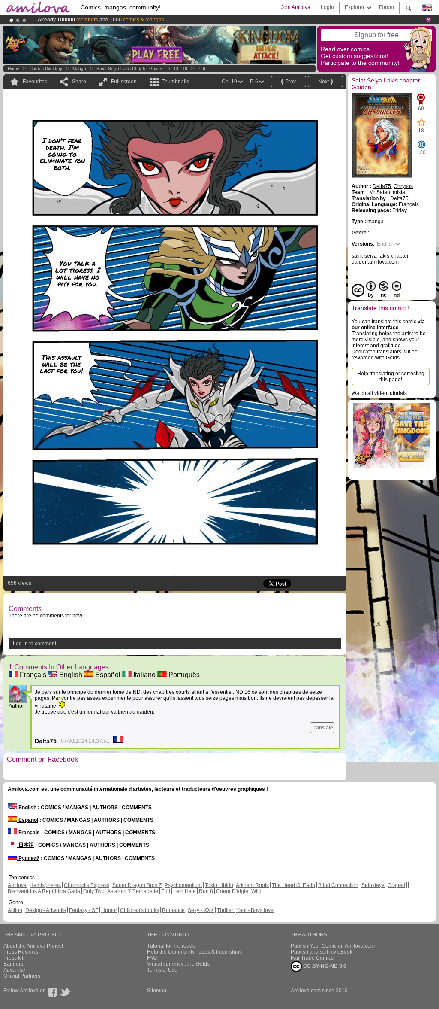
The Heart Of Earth (293, 885)
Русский (28, 858)
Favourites (35, 82)
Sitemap (156, 991)
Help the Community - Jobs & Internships (194, 952)
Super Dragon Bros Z (137, 885)
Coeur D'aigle (233, 891)
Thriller (226, 910)
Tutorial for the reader (172, 946)
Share (79, 82)
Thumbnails (175, 82)
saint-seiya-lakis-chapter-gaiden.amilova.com (381, 259)
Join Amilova (295, 7)
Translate (322, 728)
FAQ (152, 958)
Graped (396, 885)
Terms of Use (162, 970)
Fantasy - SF (83, 910)
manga (79, 68)
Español (106, 674)
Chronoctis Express (86, 885)
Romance (173, 910)
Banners (13, 964)
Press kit (13, 958)
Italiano (144, 674)
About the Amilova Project (33, 946)
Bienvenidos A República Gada (44, 891)
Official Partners (21, 976)
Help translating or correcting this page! (390, 377)
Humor (109, 910)
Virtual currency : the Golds (178, 964)
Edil (165, 891)
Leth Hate (184, 891)
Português (183, 674)
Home (13, 68)
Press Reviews (20, 952)
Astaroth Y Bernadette (132, 891)
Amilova (17, 885)
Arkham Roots (252, 885)
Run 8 (206, 891)
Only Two (94, 891)
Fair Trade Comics (312, 958)
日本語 (25, 845)
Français (32, 674)
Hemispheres (45, 885)
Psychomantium (183, 885)
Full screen (124, 82)
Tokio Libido (219, 885)
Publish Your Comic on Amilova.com (333, 946)
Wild (256, 891)
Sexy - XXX (201, 910)
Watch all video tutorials (379, 393)
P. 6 (201, 68)
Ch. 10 (180, 68)
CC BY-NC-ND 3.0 (324, 966)
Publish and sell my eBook (321, 952)
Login (327, 7)
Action (15, 910)
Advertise (14, 970)
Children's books (139, 910)
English (69, 674)
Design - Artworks (45, 910)
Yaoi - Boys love (255, 910)
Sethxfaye (373, 885)
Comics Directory (46, 68)
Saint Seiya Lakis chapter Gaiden (130, 68)
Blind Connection (338, 885)
